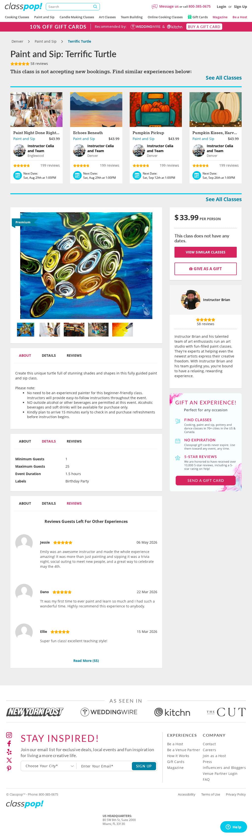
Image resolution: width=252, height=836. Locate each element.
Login (221, 6)
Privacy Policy (236, 794)
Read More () (86, 660)
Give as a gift (207, 268)
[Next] (146, 265)
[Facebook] (9, 744)
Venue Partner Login (220, 773)
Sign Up (240, 6)
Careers (209, 749)
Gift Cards (200, 17)
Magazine (220, 17)
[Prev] (25, 265)
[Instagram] (9, 735)
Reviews (74, 355)
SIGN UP (144, 766)
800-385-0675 (200, 6)
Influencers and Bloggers (224, 767)
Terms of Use (210, 794)
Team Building (131, 17)
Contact (209, 744)
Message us (169, 6)
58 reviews (39, 63)
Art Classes (107, 17)
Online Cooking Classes (165, 17)
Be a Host (240, 17)
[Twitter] (9, 760)
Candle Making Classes (77, 17)
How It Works (178, 755)
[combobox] (49, 766)
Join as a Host (214, 755)
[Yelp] (9, 752)
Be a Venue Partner (183, 749)
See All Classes (224, 77)
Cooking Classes (17, 17)
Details (49, 355)
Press (207, 761)
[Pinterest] (9, 769)
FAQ (206, 779)
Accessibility (186, 794)
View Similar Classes (205, 252)
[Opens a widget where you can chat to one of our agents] (233, 827)
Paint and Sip (44, 17)
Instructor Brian (216, 299)
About (25, 355)
